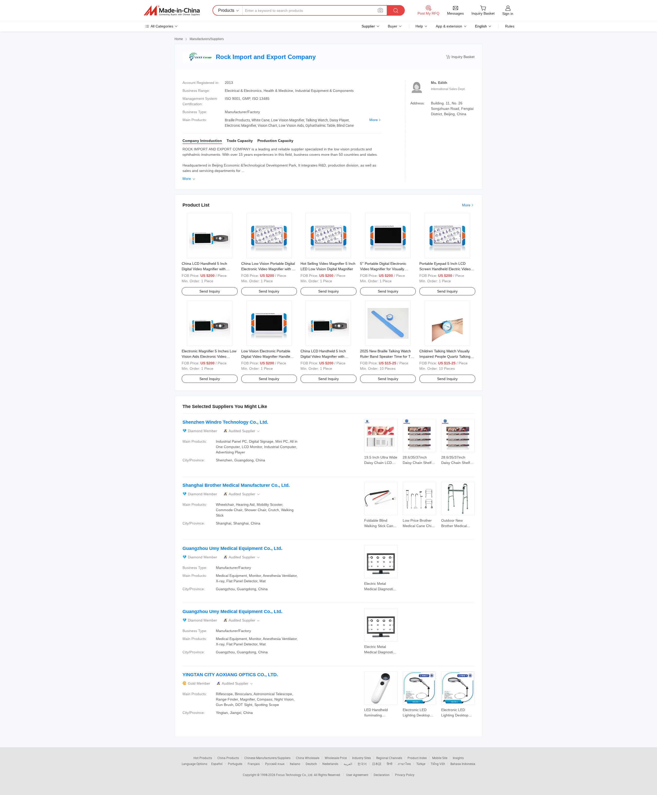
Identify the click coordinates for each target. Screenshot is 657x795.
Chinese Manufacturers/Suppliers (267, 758)
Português (235, 764)
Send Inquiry (209, 291)
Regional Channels (389, 758)
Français (254, 764)
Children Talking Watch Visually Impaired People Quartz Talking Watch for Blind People (444, 356)
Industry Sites (361, 758)
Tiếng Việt (438, 764)
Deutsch (311, 764)
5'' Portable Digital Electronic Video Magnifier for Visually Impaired (383, 268)
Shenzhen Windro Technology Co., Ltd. (225, 422)
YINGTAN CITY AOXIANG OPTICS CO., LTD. (230, 674)
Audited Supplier (244, 431)
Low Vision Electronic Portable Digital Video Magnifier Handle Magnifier (265, 356)
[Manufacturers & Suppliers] (172, 10)
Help (419, 26)
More (373, 120)
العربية (348, 764)
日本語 (376, 764)
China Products (228, 758)
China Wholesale (307, 758)
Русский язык (274, 764)
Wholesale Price (336, 758)
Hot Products (203, 758)
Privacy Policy (404, 775)
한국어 (362, 764)
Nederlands (330, 764)
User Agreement (357, 775)
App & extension (449, 26)
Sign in (507, 14)
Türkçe (420, 764)
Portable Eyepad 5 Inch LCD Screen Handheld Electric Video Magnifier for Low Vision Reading (446, 268)
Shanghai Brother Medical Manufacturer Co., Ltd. (236, 485)
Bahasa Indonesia (462, 764)
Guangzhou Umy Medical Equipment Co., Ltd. (232, 548)
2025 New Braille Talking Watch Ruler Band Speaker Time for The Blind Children (387, 356)
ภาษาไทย (404, 764)
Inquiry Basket (460, 57)
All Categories (162, 26)
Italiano (295, 764)
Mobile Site (439, 758)
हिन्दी (389, 764)
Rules (509, 26)
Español (217, 764)
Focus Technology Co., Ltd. (295, 775)
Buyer (392, 26)
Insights (458, 758)
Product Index (417, 758)
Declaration (382, 775)
